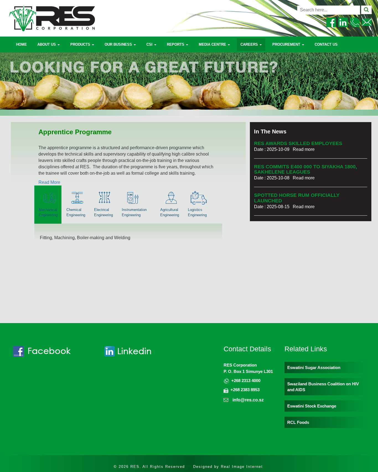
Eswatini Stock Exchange (311, 406)
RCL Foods (298, 422)
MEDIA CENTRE (213, 44)
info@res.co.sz (248, 400)
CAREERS (249, 44)
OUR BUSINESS (119, 44)
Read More (49, 182)
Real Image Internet (242, 467)
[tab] (47, 204)
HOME (21, 44)
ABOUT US (47, 44)
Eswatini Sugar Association (313, 367)
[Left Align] (366, 10)
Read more (304, 149)
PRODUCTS (80, 44)
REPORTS (176, 44)
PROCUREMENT (286, 44)
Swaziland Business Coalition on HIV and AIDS (323, 386)
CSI (150, 44)
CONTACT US (326, 44)
